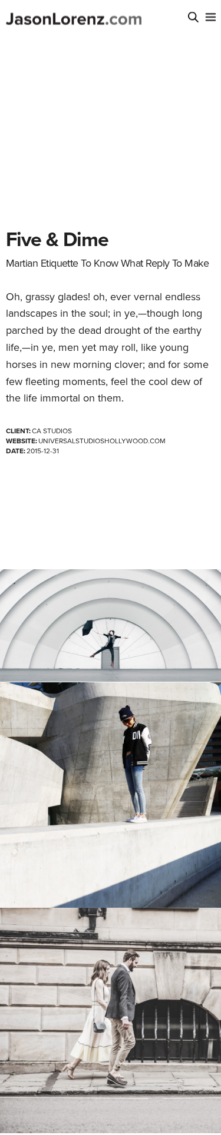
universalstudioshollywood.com (102, 441)
